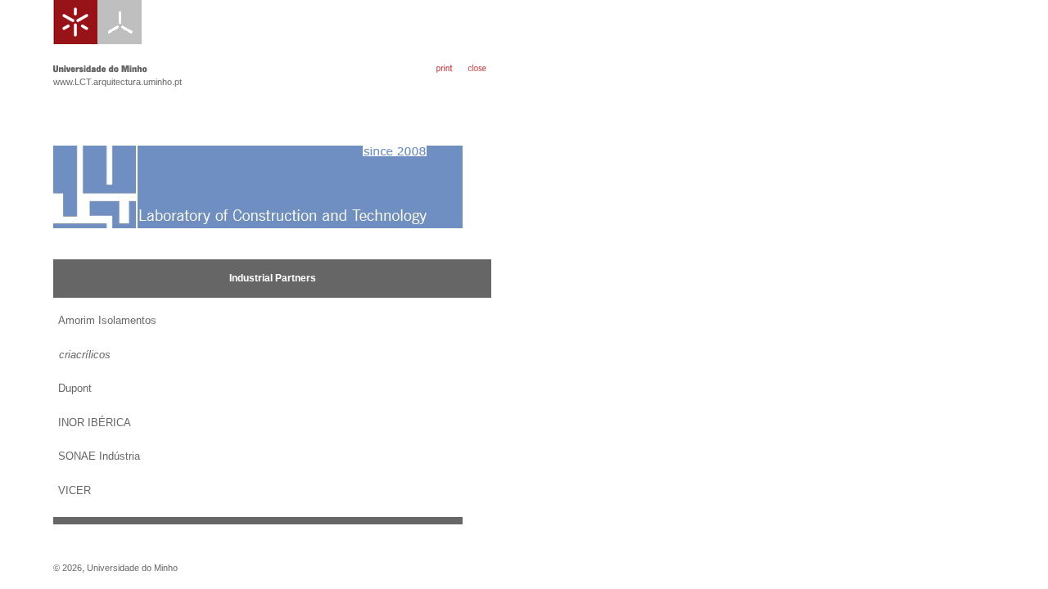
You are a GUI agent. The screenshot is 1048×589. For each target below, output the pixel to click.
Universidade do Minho (132, 568)
